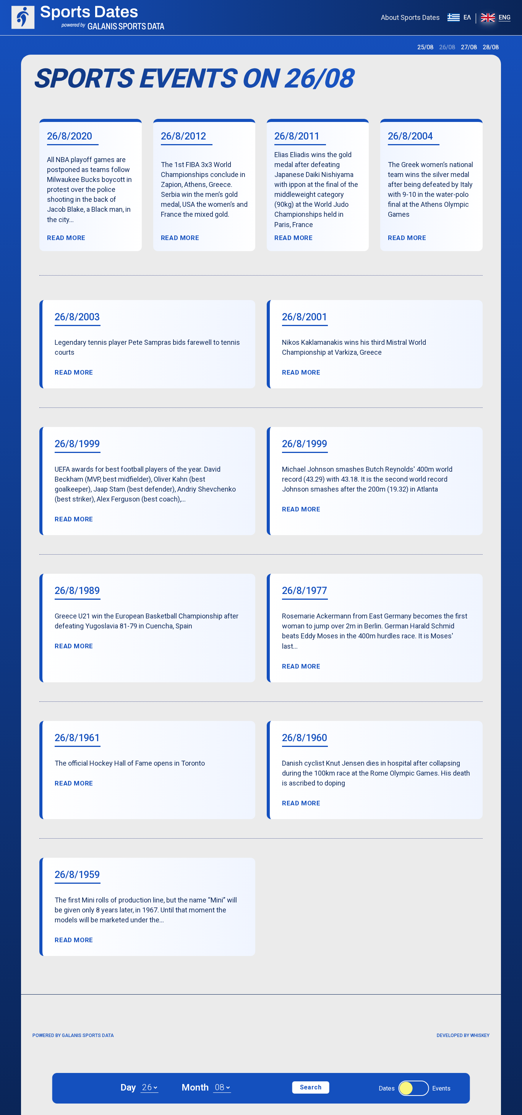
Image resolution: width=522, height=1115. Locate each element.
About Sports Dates (410, 17)
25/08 (425, 47)
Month (195, 1087)
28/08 (491, 47)
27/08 (469, 47)
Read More (66, 238)
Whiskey (480, 1035)
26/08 (447, 47)
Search (311, 1087)
